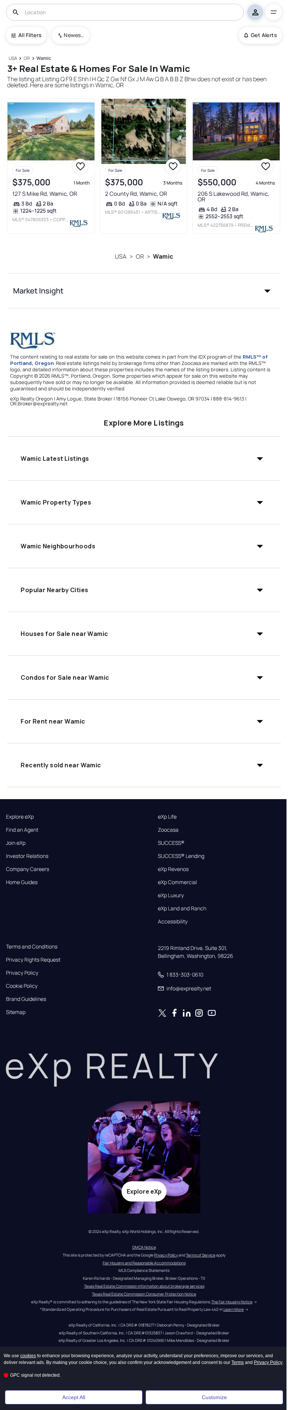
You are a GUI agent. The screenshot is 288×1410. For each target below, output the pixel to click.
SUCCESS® (171, 843)
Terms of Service (200, 1255)
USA (120, 256)
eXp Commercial (177, 882)
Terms (237, 1362)
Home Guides (22, 882)
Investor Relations (27, 856)
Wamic (163, 256)
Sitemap (16, 1012)
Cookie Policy (22, 986)
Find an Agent (22, 829)
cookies (28, 1355)
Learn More (234, 1309)
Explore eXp (20, 816)
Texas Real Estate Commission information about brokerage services (144, 1286)
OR (140, 256)
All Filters (29, 35)
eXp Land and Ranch (182, 908)
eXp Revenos (173, 869)
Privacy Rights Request (33, 959)
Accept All (73, 1397)
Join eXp (16, 843)
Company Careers (27, 869)
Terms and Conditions (31, 946)
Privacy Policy (22, 972)
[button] (144, 291)
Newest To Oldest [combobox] (74, 35)
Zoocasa (168, 829)
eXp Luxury (171, 895)
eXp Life (167, 816)
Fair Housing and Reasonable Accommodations (144, 1263)
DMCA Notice (144, 1247)
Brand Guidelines (26, 999)
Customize (214, 1397)
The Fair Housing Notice (231, 1301)
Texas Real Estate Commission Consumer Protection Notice (144, 1294)
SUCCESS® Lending (181, 856)
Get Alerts (264, 35)
